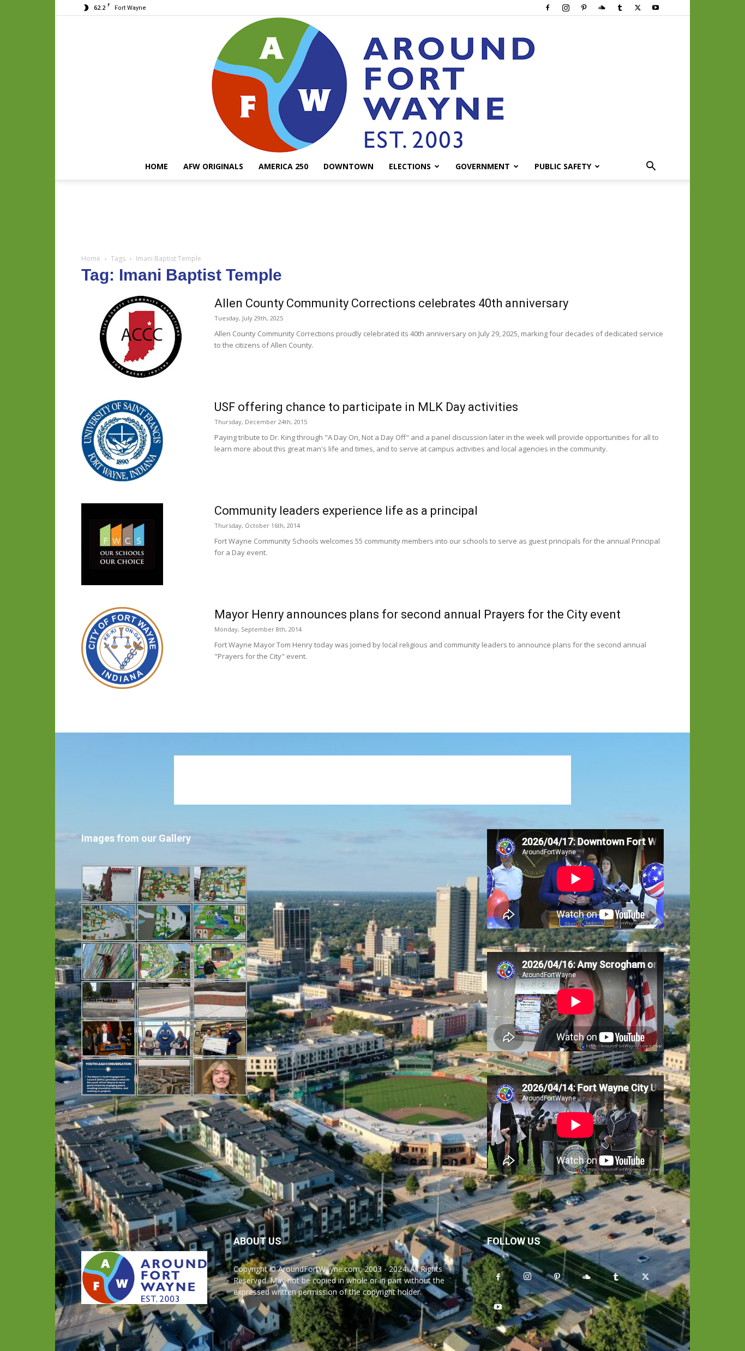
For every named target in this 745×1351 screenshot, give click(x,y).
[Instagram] (565, 7)
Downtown (348, 166)
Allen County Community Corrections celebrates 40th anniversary (391, 303)
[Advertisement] (372, 217)
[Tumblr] (619, 7)
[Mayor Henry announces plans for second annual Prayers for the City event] (122, 648)
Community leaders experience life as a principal (346, 510)
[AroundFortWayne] (372, 84)
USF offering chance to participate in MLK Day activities (366, 407)
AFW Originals (213, 166)
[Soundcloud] (601, 7)
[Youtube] (655, 7)
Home (156, 166)
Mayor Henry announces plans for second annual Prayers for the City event (417, 614)
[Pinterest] (583, 7)
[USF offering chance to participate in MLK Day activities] (122, 440)
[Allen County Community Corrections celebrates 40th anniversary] (140, 337)
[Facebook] (547, 7)
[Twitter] (637, 7)
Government (482, 166)
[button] (651, 167)
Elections (410, 166)
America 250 (283, 166)
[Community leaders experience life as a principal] (122, 544)
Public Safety (562, 166)
